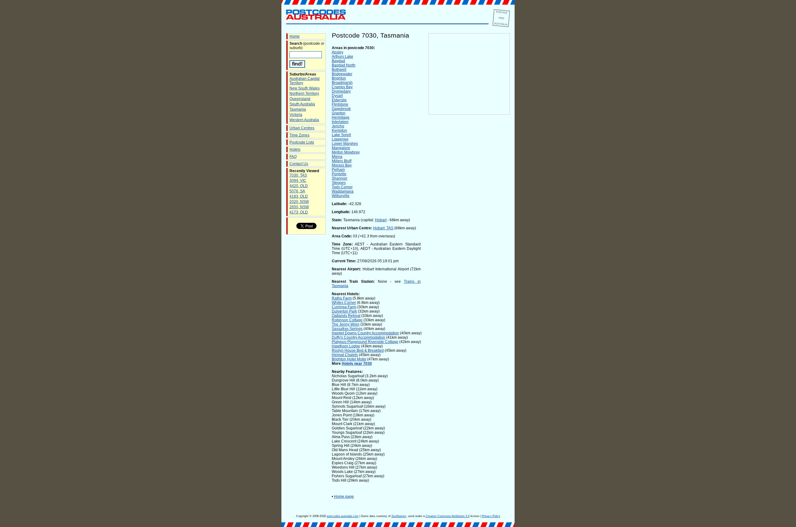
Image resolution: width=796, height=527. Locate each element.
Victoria (295, 114)
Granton (338, 113)
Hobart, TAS (383, 228)
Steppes (339, 183)
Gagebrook (341, 109)
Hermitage (340, 117)
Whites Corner (344, 302)
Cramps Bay (342, 87)
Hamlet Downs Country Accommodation (365, 333)
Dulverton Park (344, 311)
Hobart (380, 220)
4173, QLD (298, 212)
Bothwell (339, 69)
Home (294, 36)
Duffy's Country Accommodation (358, 337)
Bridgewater (342, 74)
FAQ (293, 156)
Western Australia (304, 120)
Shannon (339, 178)
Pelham (338, 169)
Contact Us (298, 164)
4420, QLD (298, 186)
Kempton (339, 130)
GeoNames (398, 516)
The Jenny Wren (345, 324)
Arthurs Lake (342, 56)
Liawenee (340, 139)
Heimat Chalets (345, 355)
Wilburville (340, 196)
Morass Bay (342, 165)
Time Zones (299, 135)
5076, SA (297, 191)
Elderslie (339, 100)
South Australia (302, 104)
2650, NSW (299, 207)
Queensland (299, 99)
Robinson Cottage (347, 320)
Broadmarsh (342, 82)
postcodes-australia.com (343, 516)
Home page (344, 496)
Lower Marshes (345, 143)
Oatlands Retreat (346, 316)
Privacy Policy (491, 516)
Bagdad (338, 61)
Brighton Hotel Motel (349, 359)
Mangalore (341, 148)
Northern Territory (304, 93)
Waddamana (343, 191)
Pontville (339, 174)
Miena (337, 156)
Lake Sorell (341, 135)
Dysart (337, 96)
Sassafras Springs (347, 329)
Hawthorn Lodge (346, 346)
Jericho (338, 126)
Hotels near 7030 (357, 363)
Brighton (339, 78)
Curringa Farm (344, 307)
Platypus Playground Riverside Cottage (365, 342)
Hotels (294, 149)
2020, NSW (299, 201)
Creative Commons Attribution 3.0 (448, 516)
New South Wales (304, 88)
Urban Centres (301, 128)
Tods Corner (342, 187)
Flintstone (340, 104)
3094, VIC (297, 180)
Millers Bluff (341, 161)
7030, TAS (298, 175)
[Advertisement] (469, 218)
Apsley (337, 52)
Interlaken (340, 122)
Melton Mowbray (346, 152)
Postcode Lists (301, 142)
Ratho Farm (342, 298)
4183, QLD (298, 196)
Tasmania (297, 109)
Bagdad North (343, 65)
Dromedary (341, 91)
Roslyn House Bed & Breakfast (358, 350)
